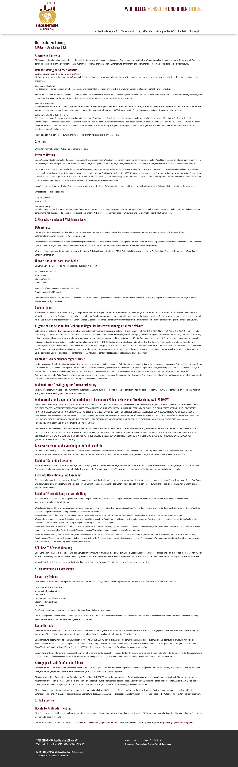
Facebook (166, 744)
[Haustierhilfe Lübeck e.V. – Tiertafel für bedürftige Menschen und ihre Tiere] (51, 29)
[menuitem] (105, 31)
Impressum (130, 744)
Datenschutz (141, 744)
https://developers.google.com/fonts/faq (100, 722)
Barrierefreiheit (154, 744)
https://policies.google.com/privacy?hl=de (175, 722)
